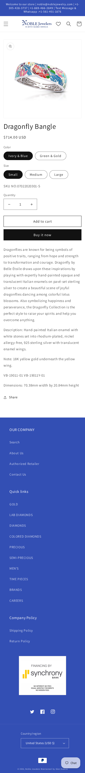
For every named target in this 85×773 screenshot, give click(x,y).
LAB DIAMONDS (21, 515)
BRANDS (15, 590)
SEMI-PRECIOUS (21, 558)
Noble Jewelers (32, 769)
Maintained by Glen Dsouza (54, 769)
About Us (16, 453)
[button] (6, 24)
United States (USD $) (40, 743)
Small (13, 174)
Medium (36, 174)
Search (14, 442)
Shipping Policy (21, 630)
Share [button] (13, 397)
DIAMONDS (17, 525)
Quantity (9, 195)
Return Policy (19, 641)
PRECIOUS (17, 547)
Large (58, 174)
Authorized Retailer (24, 464)
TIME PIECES (18, 579)
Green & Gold (50, 156)
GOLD (13, 504)
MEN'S (14, 568)
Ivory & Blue (18, 156)
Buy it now (42, 235)
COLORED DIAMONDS (25, 536)
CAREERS (16, 600)
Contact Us (17, 474)
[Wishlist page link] (58, 24)
